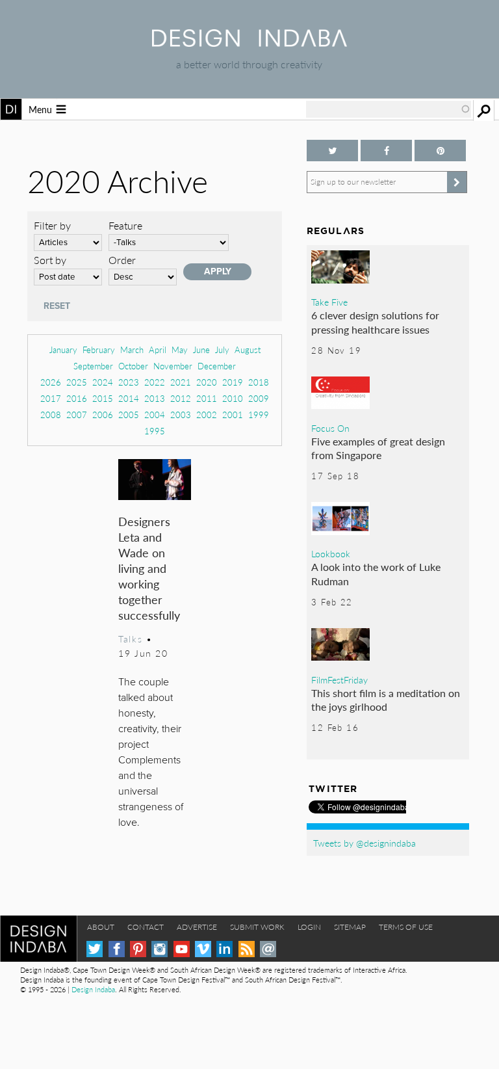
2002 (206, 414)
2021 (180, 382)
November (172, 366)
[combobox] (388, 109)
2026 (50, 382)
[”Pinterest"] (440, 150)
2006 (102, 414)
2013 (154, 398)
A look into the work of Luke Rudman (376, 573)
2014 (128, 398)
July (222, 349)
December (217, 366)
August (248, 349)
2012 (180, 398)
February (99, 349)
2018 (258, 382)
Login (309, 926)
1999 (258, 414)
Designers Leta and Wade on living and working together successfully (149, 568)
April (157, 349)
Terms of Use (406, 926)
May (180, 349)
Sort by (50, 259)
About (100, 926)
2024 (102, 382)
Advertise (197, 926)
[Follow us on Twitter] (332, 150)
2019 (232, 382)
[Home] (249, 42)
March (132, 349)
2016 (76, 398)
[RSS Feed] (246, 949)
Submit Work (257, 926)
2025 (76, 382)
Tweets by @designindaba (364, 842)
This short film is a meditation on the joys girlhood (385, 700)
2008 (50, 414)
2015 (102, 398)
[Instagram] (159, 949)
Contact (145, 926)
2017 (50, 398)
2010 (232, 398)
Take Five (329, 301)
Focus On (330, 427)
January (63, 349)
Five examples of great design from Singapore (378, 448)
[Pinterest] (138, 949)
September (93, 366)
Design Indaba (93, 989)
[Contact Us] (268, 949)
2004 (154, 414)
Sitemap (350, 926)
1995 (154, 431)
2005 (128, 414)
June (201, 349)
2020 (206, 382)
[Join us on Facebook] (386, 150)
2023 (128, 382)
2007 (76, 414)
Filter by (52, 225)
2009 (258, 398)
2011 (206, 398)
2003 (180, 414)
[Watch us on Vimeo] (203, 949)
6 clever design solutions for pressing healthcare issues (375, 322)
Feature (125, 225)
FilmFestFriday (339, 679)
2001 (232, 414)
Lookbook (330, 553)
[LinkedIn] (224, 949)
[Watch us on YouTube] (181, 949)
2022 (154, 382)
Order (122, 259)
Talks (130, 638)
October (133, 366)
